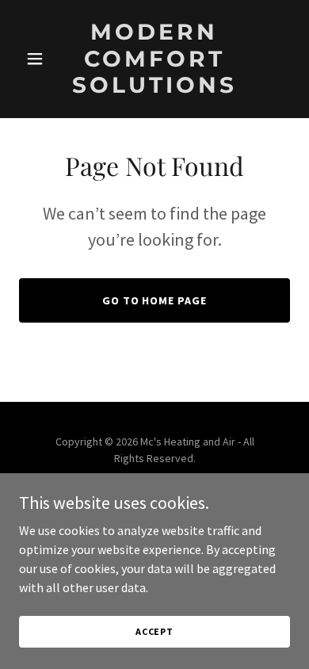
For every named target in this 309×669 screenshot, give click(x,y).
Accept (154, 631)
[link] (154, 88)
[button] (39, 59)
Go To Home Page (155, 300)
